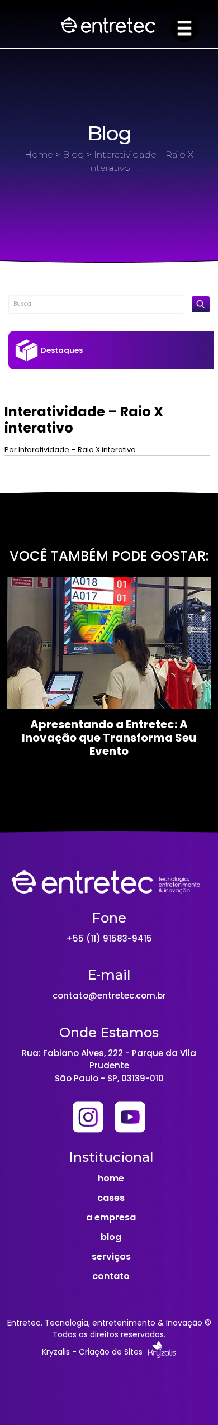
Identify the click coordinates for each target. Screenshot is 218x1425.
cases (111, 1197)
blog (111, 1237)
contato (111, 1276)
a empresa (111, 1217)
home (111, 1178)
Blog (73, 154)
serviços (111, 1256)
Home (39, 154)
